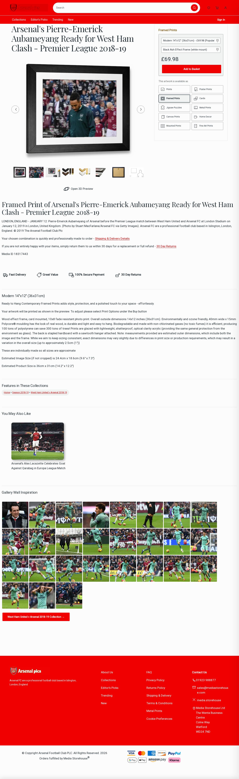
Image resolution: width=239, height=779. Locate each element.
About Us (107, 672)
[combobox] (122, 8)
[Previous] (15, 109)
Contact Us (199, 672)
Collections (19, 19)
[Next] (141, 109)
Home (7, 392)
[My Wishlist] (209, 8)
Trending (57, 19)
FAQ (149, 672)
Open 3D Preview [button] (81, 188)
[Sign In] (225, 8)
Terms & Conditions (159, 703)
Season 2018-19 (20, 392)
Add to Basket (192, 69)
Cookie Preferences (159, 718)
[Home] (29, 8)
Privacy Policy (155, 680)
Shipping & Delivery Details (112, 238)
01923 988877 (206, 680)
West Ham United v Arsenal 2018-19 (49, 392)
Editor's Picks (39, 19)
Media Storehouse (75, 758)
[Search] (194, 7)
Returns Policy (155, 688)
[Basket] (217, 8)
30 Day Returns (166, 246)
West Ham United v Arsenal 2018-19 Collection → (36, 616)
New (70, 19)
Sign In (221, 19)
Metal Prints (154, 711)
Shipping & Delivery (158, 695)
